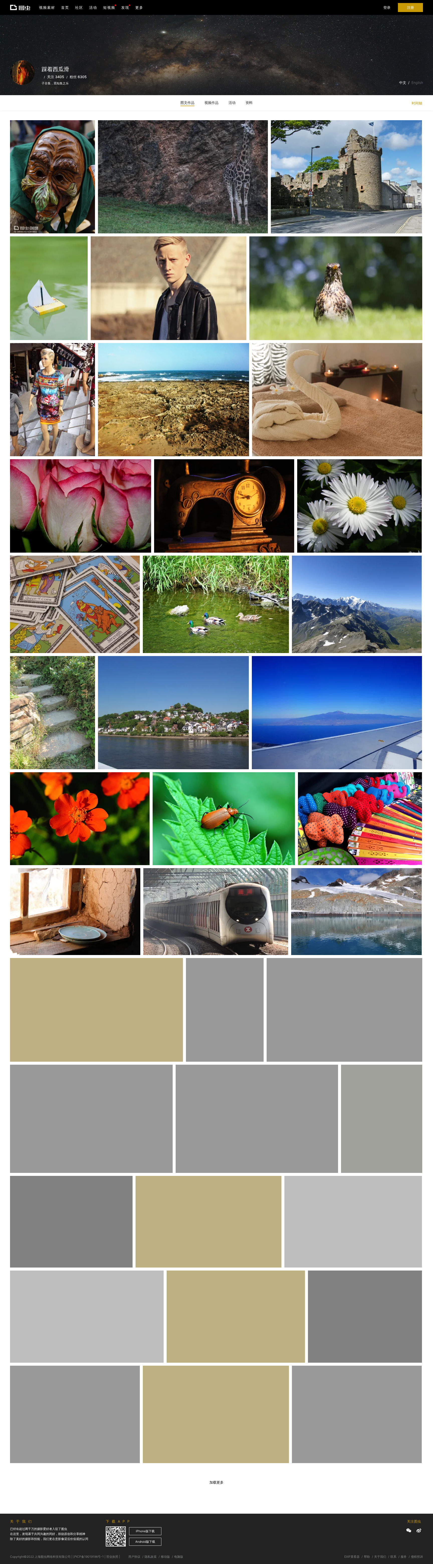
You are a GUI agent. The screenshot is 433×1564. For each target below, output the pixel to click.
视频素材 (47, 7)
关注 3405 (55, 77)
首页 (65, 7)
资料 (249, 102)
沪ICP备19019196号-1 (88, 1556)
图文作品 (187, 102)
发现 (125, 7)
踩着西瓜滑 (25, 130)
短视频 (109, 7)
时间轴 (417, 103)
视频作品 (211, 102)
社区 (79, 7)
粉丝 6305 (78, 77)
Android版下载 (145, 1541)
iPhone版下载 (145, 1531)
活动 (93, 7)
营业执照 (112, 1556)
